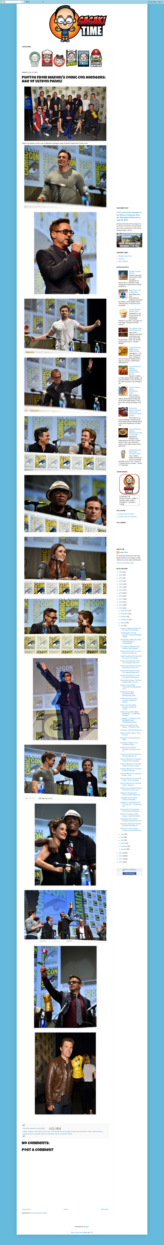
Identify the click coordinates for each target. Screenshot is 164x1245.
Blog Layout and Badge (79, 1232)
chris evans (46, 1131)
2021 (121, 587)
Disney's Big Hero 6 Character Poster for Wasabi (130, 769)
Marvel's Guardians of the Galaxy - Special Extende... (130, 815)
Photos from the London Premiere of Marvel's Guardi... (128, 700)
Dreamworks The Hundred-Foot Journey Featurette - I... (131, 810)
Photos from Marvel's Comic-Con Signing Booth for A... (130, 671)
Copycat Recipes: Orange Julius (135, 310)
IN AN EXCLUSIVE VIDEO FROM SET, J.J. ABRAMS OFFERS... (130, 714)
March (123, 843)
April (122, 840)
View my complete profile (125, 563)
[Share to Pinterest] (60, 1128)
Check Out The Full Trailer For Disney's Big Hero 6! (130, 755)
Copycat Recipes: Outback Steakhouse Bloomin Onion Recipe (135, 370)
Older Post (104, 1209)
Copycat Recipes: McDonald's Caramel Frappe (135, 452)
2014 (121, 608)
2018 (121, 596)
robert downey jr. (98, 1131)
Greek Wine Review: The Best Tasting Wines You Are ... (130, 681)
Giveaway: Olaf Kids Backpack (131, 730)
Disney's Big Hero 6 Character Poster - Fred (130, 774)
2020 (121, 590)
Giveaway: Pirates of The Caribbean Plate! (129, 743)
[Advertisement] (129, 84)
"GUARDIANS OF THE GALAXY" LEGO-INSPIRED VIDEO (130, 635)
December (124, 611)
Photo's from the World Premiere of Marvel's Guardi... (128, 707)
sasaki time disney (53, 1134)
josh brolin (83, 1131)
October (124, 617)
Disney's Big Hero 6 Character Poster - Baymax (130, 784)
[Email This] (50, 1128)
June (123, 834)
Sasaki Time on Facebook (128, 517)
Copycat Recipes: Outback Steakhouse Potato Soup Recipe (135, 432)
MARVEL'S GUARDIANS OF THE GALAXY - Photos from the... (131, 804)
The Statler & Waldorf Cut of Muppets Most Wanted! (130, 647)
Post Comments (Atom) (39, 1213)
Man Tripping (123, 261)
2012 (121, 856)
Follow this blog (129, 873)
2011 (121, 859)
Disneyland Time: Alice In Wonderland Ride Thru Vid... (131, 820)
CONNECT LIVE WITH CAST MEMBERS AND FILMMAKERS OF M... (130, 720)
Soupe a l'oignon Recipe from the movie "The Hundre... (130, 629)
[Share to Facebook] (57, 1128)
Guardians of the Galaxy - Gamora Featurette (129, 799)
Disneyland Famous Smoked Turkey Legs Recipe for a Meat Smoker (135, 412)
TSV (91, 1232)
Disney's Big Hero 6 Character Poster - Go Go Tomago (130, 779)
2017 (121, 599)
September (125, 620)
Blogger (86, 1227)
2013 (121, 853)
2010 (121, 862)
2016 (121, 602)
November (124, 614)
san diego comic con (40, 1134)
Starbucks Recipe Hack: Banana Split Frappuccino (130, 794)
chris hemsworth (56, 1131)
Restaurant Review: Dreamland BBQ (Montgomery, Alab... (128, 693)
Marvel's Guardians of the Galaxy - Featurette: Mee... (130, 726)
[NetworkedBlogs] (129, 870)
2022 (121, 584)
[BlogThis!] (52, 1128)
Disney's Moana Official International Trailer (134, 390)
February (124, 846)
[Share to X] (55, 1128)
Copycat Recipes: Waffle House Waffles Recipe (135, 349)
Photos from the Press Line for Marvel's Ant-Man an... (130, 652)
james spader (66, 1131)
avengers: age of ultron (35, 1131)
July (122, 626)
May (122, 837)
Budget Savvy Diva (125, 256)
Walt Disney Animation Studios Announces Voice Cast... (131, 789)
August (123, 623)
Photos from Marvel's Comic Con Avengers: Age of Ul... (130, 662)
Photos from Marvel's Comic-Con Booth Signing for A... (130, 676)
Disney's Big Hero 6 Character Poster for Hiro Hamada (130, 760)
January (124, 849)
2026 (121, 572)
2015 (121, 605)
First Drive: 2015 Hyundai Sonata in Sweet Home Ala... (131, 829)
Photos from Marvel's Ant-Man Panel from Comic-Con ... (130, 667)
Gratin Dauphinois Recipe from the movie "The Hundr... (131, 657)
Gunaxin (121, 259)
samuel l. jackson (28, 1134)
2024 (121, 578)
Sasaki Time (33, 1128)
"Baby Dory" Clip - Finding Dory (135, 291)
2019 (121, 593)
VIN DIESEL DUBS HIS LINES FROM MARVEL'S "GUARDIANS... (130, 641)
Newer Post (26, 1209)
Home (66, 1209)
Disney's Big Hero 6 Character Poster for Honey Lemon (130, 765)
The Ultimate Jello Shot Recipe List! (135, 329)
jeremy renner (75, 1131)
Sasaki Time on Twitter (126, 514)
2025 (121, 575)
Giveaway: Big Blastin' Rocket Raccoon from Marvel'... (130, 825)
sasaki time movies (66, 1134)
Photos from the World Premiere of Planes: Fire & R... (130, 749)
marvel (90, 1131)
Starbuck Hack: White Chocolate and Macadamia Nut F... (130, 687)
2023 (121, 581)
